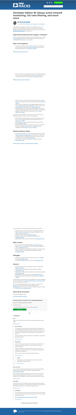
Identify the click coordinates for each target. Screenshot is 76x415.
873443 (42, 101)
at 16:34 (18, 355)
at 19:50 (18, 399)
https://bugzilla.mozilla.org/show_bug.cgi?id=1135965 (26, 397)
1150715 (26, 233)
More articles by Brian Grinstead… (20, 296)
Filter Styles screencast (31, 47)
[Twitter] (49, 3)
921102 (29, 127)
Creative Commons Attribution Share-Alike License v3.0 (52, 410)
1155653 (17, 112)
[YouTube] (47, 3)
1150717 (20, 233)
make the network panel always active (23, 135)
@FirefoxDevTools (17, 286)
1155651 (40, 111)
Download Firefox (58, 2)
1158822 (34, 127)
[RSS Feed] (51, 3)
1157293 (34, 48)
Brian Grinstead (25, 22)
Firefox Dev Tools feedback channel (23, 288)
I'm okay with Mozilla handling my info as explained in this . (26, 307)
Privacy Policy (35, 307)
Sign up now (19, 309)
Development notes (38, 76)
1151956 (22, 120)
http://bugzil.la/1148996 (18, 371)
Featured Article (34, 23)
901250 (25, 127)
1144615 (23, 112)
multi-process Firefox (17, 38)
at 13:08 (20, 363)
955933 (16, 233)
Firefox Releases (42, 23)
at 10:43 (16, 378)
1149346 (17, 103)
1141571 (17, 120)
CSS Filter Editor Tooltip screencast (26, 105)
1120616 (29, 48)
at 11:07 (18, 339)
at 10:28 (16, 323)
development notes (36, 107)
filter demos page (19, 107)
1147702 (41, 276)
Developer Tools (29, 23)
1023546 (17, 277)
